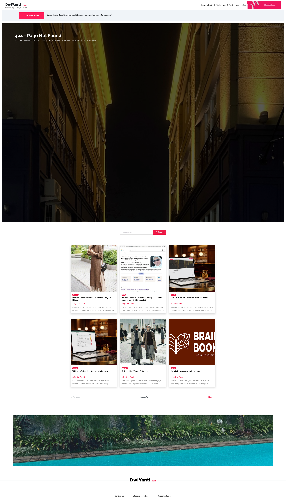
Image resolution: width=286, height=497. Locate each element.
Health (173, 368)
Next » (211, 397)
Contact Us (119, 496)
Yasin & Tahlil (228, 5)
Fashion (75, 294)
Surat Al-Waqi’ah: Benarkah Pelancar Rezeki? (190, 298)
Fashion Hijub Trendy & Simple (135, 371)
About (209, 5)
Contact (243, 5)
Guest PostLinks (164, 496)
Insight (173, 294)
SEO (123, 294)
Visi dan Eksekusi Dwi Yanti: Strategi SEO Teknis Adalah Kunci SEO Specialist (142, 299)
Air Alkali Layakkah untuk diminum (185, 371)
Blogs (236, 5)
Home (203, 5)
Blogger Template (141, 496)
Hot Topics (217, 5)
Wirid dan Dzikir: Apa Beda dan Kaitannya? (90, 371)
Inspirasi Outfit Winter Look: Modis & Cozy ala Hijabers (91, 299)
